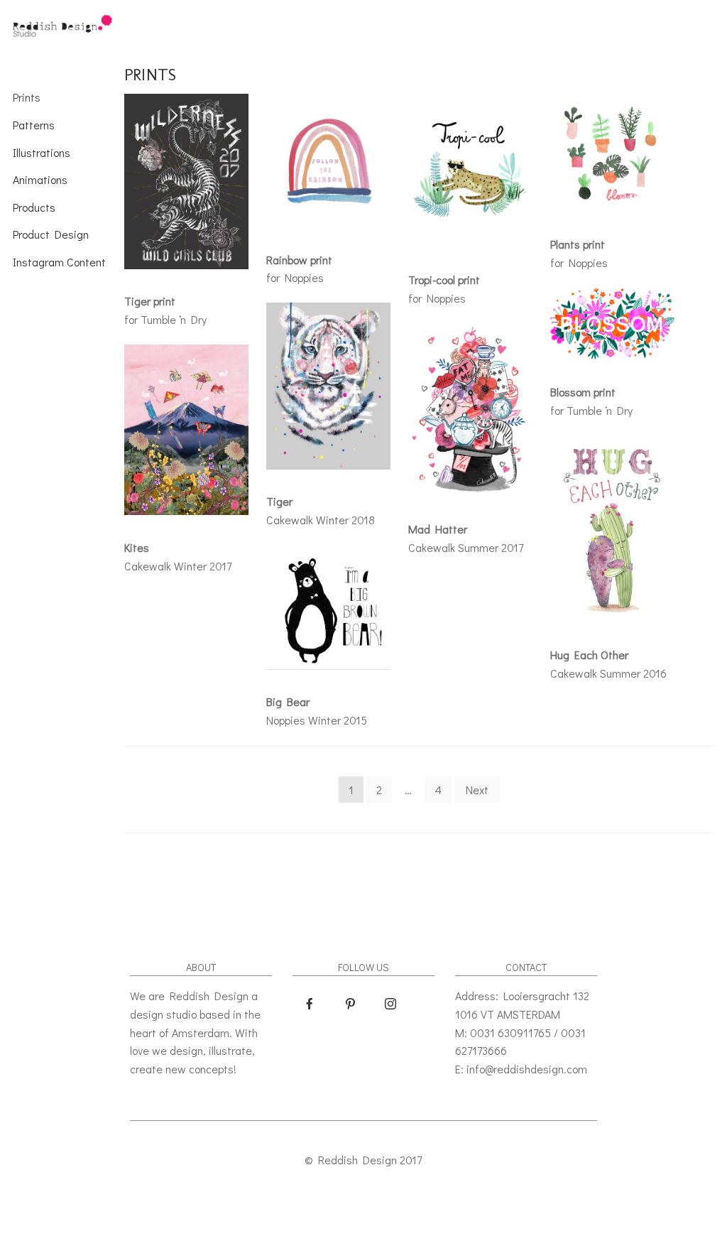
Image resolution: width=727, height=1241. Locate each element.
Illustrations (41, 152)
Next (477, 789)
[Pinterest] (350, 1004)
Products (34, 207)
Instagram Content (59, 261)
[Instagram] (390, 1004)
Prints (26, 97)
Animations (40, 179)
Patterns (34, 124)
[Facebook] (310, 1004)
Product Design (51, 234)
